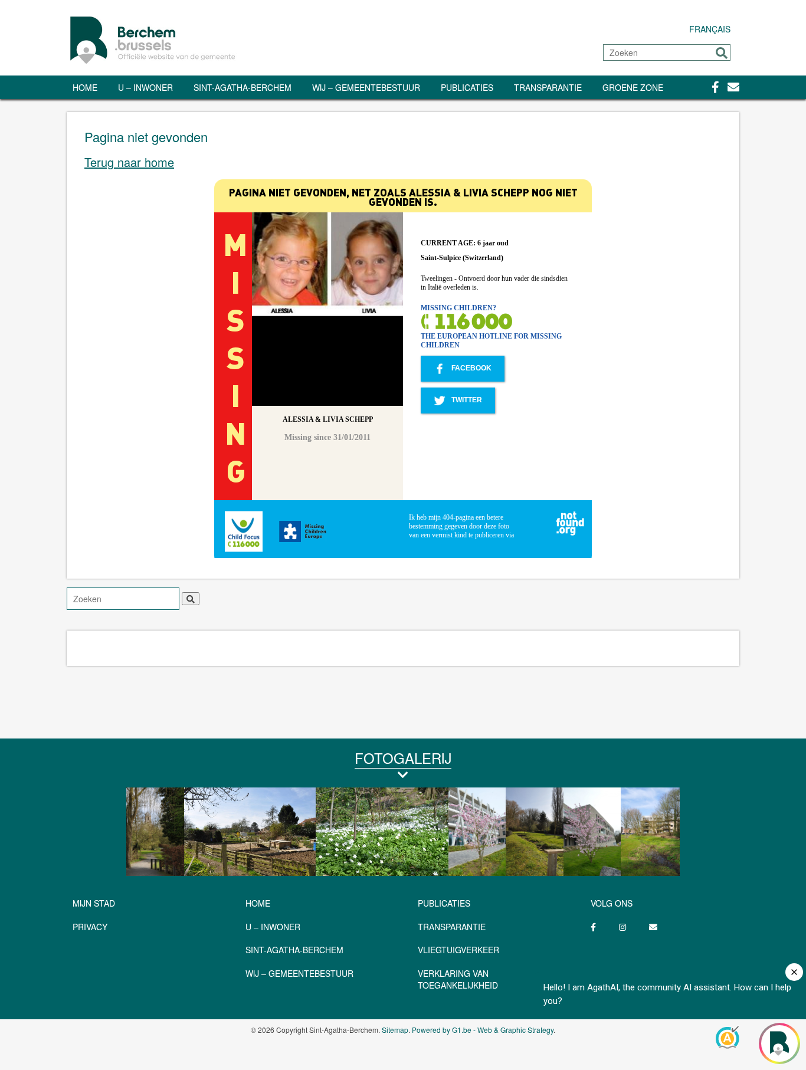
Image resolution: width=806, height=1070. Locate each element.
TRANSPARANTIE (548, 87)
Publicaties (467, 87)
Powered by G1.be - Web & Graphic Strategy (482, 1030)
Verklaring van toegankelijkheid (458, 979)
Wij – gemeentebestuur (366, 87)
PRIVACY (90, 927)
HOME (257, 903)
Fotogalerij (403, 757)
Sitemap (395, 1030)
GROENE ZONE (632, 87)
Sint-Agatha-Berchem (242, 87)
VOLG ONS (612, 903)
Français (709, 29)
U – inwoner (145, 87)
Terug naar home (129, 161)
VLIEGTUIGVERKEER (458, 950)
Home (85, 87)
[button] (721, 53)
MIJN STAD (94, 903)
